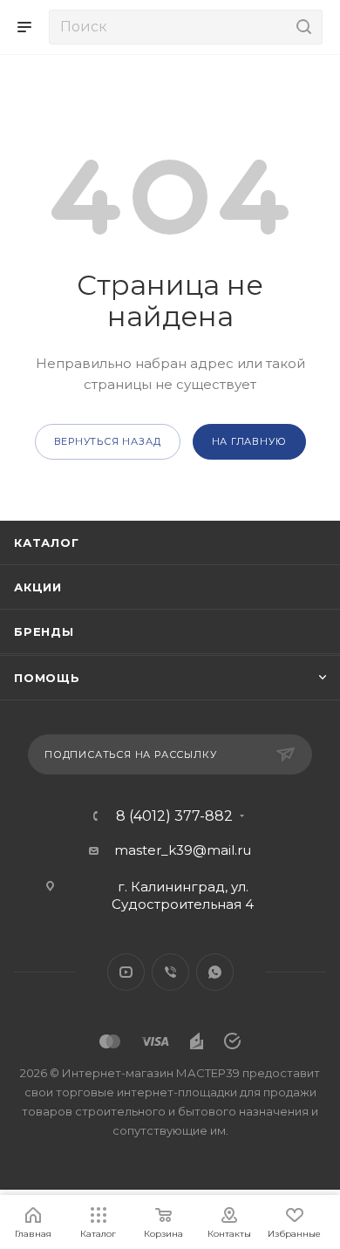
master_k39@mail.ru (182, 850)
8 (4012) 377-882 (174, 816)
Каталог (46, 542)
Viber (170, 972)
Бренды (44, 631)
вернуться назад (107, 441)
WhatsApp (215, 972)
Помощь (47, 678)
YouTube (126, 972)
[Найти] (301, 27)
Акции (38, 587)
